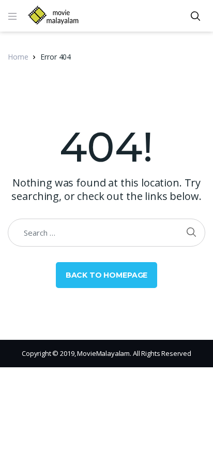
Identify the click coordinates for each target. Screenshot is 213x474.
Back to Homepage (107, 275)
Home (18, 57)
